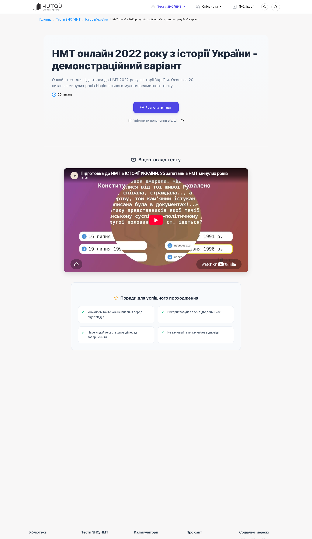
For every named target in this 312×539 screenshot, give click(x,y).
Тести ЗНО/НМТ (68, 19)
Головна (45, 19)
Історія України (96, 19)
